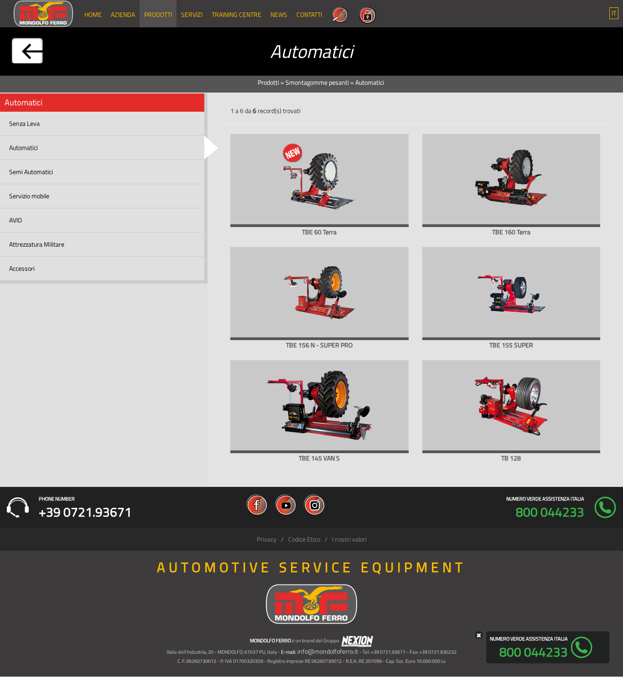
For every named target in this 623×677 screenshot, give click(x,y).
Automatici (23, 147)
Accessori (22, 268)
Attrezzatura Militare (36, 244)
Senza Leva (24, 123)
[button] (613, 13)
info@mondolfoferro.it (327, 651)
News (278, 14)
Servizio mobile (29, 196)
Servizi (191, 14)
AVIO (15, 220)
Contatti (309, 14)
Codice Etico (304, 539)
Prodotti (158, 14)
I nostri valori (349, 539)
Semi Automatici (31, 171)
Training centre (236, 14)
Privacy (266, 539)
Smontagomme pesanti (317, 82)
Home (93, 14)
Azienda (123, 14)
